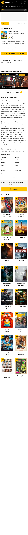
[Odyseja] (7, 251)
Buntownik (21, 260)
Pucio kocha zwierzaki (7, 238)
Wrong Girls (21, 376)
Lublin (16, 168)
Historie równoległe (7, 376)
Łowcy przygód (13, 31)
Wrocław (17, 157)
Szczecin (17, 162)
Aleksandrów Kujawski (6, 176)
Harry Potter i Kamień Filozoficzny (7, 354)
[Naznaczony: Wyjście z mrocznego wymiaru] (7, 274)
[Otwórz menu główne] (25, 2)
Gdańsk (3, 162)
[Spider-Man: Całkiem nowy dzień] (7, 205)
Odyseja (7, 260)
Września (11, 6)
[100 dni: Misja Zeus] (21, 320)
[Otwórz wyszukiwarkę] (16, 2)
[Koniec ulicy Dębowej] (21, 274)
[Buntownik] (21, 251)
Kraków (17, 159)
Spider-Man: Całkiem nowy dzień (7, 215)
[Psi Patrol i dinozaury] (21, 205)
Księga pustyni (21, 237)
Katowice (3, 168)
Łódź (2, 165)
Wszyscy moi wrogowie (21, 353)
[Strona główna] (2, 6)
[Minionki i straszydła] (7, 320)
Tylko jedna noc (21, 306)
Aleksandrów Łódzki (19, 176)
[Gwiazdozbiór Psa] (7, 297)
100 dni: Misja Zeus (21, 330)
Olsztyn (3, 170)
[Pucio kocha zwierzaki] (7, 228)
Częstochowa (18, 170)
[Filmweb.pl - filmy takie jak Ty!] (7, 2)
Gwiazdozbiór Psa (7, 307)
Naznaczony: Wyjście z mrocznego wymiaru (7, 284)
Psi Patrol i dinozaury (21, 215)
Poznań (3, 159)
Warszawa (3, 157)
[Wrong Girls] (21, 366)
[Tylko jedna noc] (21, 297)
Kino (6, 6)
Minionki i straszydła (7, 330)
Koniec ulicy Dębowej (21, 284)
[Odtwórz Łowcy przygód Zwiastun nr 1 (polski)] (4, 35)
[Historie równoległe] (7, 366)
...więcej (22, 43)
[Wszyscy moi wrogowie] (21, 343)
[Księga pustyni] (21, 228)
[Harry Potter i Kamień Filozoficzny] (7, 343)
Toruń (16, 165)
